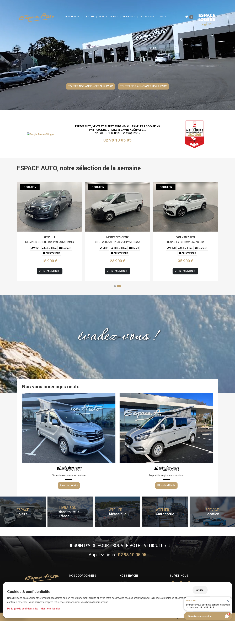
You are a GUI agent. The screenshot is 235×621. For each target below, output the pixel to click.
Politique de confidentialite (22, 608)
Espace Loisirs (107, 16)
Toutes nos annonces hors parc (143, 86)
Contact (163, 16)
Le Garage (146, 16)
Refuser (200, 590)
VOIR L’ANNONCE (49, 271)
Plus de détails (69, 485)
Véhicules (71, 16)
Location (88, 16)
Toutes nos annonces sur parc (90, 86)
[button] (116, 286)
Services (128, 16)
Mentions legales (50, 608)
